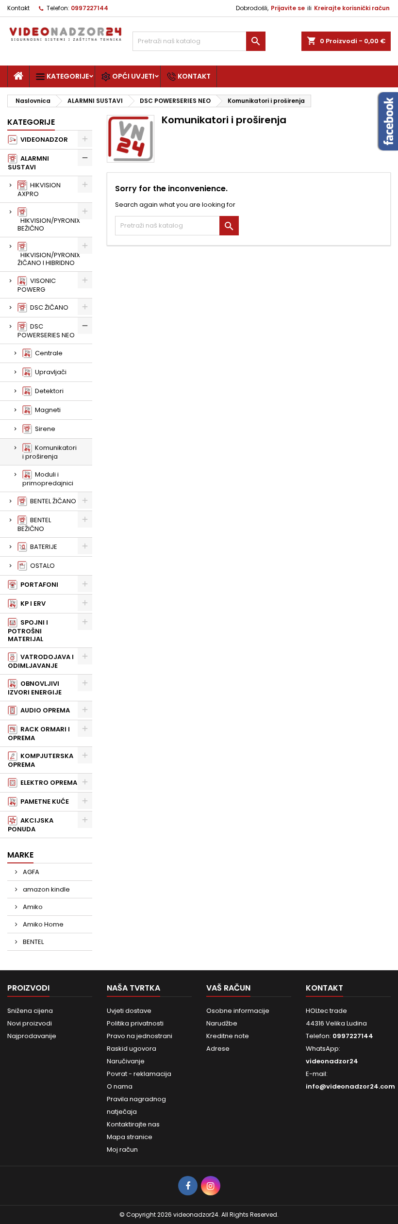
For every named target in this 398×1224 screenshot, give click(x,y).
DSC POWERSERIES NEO (46, 331)
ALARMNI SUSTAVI (28, 163)
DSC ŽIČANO (47, 307)
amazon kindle (45, 889)
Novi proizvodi (29, 1023)
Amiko (32, 906)
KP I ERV (31, 603)
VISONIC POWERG (36, 285)
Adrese (218, 1048)
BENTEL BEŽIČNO (34, 524)
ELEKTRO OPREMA (47, 782)
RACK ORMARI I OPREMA (39, 734)
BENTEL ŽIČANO (51, 501)
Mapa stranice (129, 1136)
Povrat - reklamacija (139, 1073)
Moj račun (122, 1149)
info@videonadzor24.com (350, 1086)
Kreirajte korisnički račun (352, 8)
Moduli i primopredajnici (47, 479)
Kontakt (18, 8)
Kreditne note (227, 1036)
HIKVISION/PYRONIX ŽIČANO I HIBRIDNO (48, 258)
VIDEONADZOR (42, 139)
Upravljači (49, 372)
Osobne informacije (237, 1010)
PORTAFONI (37, 584)
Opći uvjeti (132, 76)
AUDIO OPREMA (43, 710)
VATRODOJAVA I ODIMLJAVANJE (41, 661)
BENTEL (32, 941)
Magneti (46, 409)
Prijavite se (288, 8)
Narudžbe (221, 1023)
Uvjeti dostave (129, 1010)
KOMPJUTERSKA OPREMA (40, 760)
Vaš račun (228, 987)
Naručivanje (126, 1061)
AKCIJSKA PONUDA (30, 825)
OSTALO (41, 565)
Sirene (43, 428)
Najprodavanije (31, 1036)
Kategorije (67, 76)
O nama (120, 1086)
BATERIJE (42, 546)
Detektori (48, 391)
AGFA (30, 872)
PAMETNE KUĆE (43, 801)
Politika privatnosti (135, 1023)
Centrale (47, 353)
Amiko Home (42, 924)
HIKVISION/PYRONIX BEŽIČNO (48, 224)
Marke (20, 854)
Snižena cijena (30, 1010)
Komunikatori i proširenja (49, 452)
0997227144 (89, 8)
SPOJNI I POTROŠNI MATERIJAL (28, 631)
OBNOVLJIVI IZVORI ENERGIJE (35, 688)
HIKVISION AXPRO (39, 189)
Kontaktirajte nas (133, 1124)
